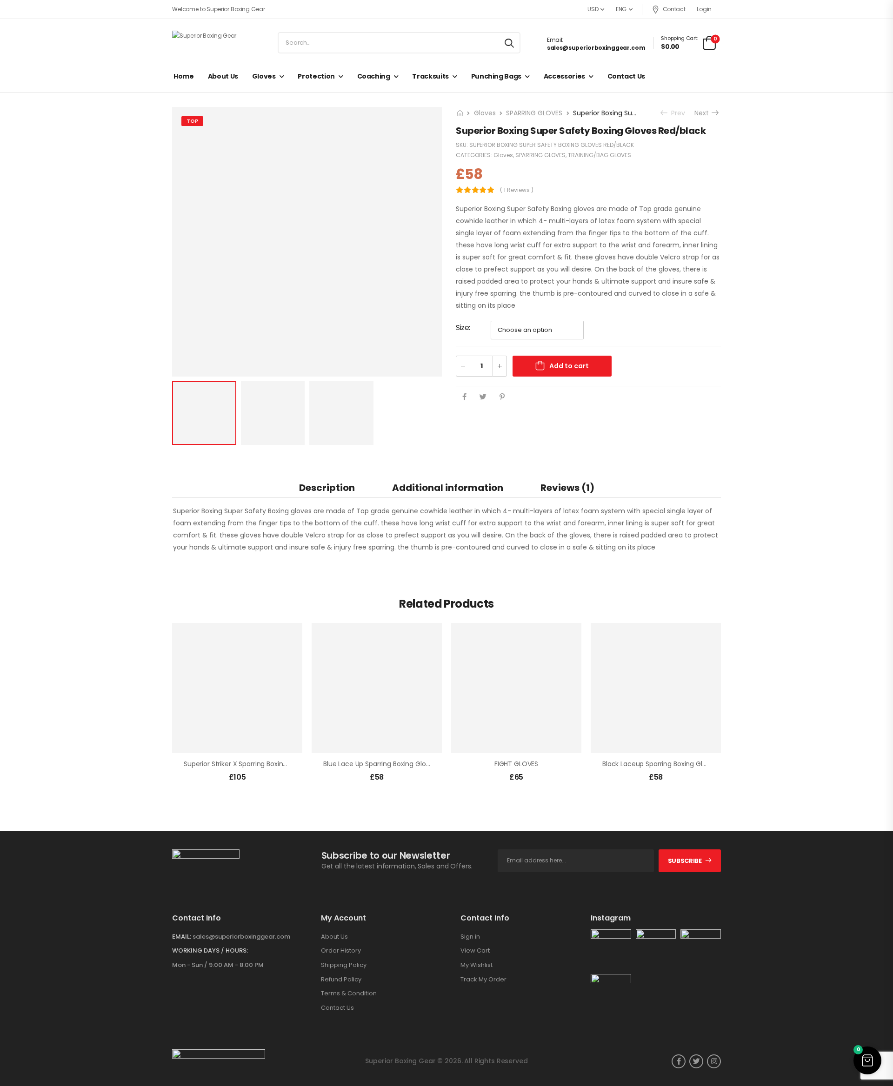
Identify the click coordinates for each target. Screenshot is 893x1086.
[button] (867, 1060)
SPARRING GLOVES (534, 113)
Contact (674, 9)
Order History (341, 950)
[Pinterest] (502, 396)
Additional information (447, 487)
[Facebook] (464, 396)
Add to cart (569, 366)
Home (183, 76)
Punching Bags (496, 76)
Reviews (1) (567, 487)
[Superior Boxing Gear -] (207, 42)
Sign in (470, 936)
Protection (316, 76)
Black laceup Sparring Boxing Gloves (659, 763)
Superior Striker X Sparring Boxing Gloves (247, 763)
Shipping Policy (344, 965)
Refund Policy (341, 979)
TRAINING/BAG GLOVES (599, 155)
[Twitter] (483, 396)
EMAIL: (181, 936)
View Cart (475, 950)
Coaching (373, 76)
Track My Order (483, 979)
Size (462, 327)
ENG (621, 9)
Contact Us (626, 76)
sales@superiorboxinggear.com (596, 48)
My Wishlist (476, 965)
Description (327, 487)
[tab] (327, 487)
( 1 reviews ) (516, 190)
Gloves (264, 76)
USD (592, 9)
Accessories (564, 76)
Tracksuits (430, 76)
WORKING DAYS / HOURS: (210, 950)
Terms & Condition (349, 993)
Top (192, 121)
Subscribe (685, 860)
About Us (223, 76)
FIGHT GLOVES (516, 763)
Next (703, 113)
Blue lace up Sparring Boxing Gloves (380, 763)
